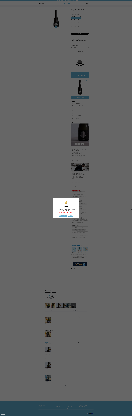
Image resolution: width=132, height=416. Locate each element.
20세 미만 (70, 215)
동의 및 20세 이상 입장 (62, 215)
